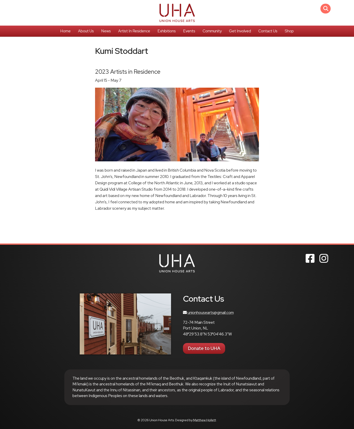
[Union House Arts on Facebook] (310, 258)
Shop (289, 31)
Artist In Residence (134, 31)
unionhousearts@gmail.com (211, 312)
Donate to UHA (204, 348)
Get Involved (240, 31)
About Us (86, 31)
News (106, 31)
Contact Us (267, 31)
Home (65, 31)
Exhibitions (167, 31)
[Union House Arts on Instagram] (323, 258)
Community (212, 31)
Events (189, 31)
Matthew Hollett (204, 420)
